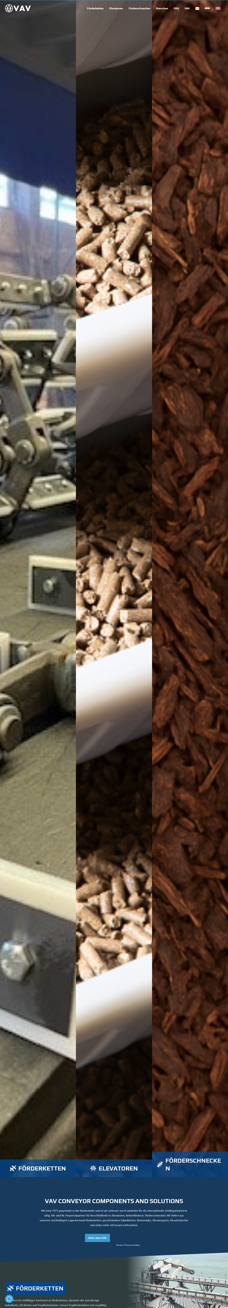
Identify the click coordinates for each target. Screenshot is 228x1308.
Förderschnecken (139, 8)
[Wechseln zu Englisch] (218, 8)
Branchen (162, 8)
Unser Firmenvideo (128, 1236)
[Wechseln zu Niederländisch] (207, 8)
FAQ (176, 8)
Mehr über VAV (97, 1236)
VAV (187, 8)
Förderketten (95, 8)
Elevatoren (116, 8)
